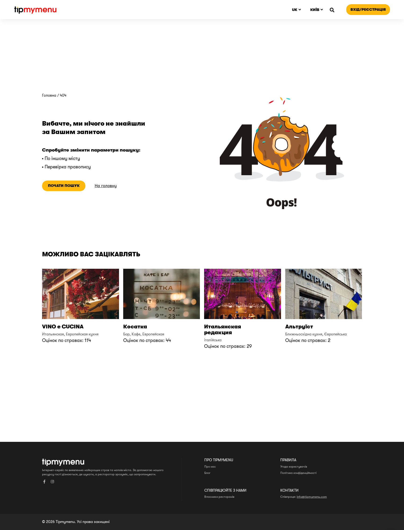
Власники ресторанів (219, 496)
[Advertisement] (202, 58)
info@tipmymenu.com (312, 496)
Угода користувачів (293, 466)
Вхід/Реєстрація (368, 9)
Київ (314, 9)
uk (294, 9)
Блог (207, 473)
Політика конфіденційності (298, 473)
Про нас (210, 466)
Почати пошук (63, 185)
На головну (106, 186)
